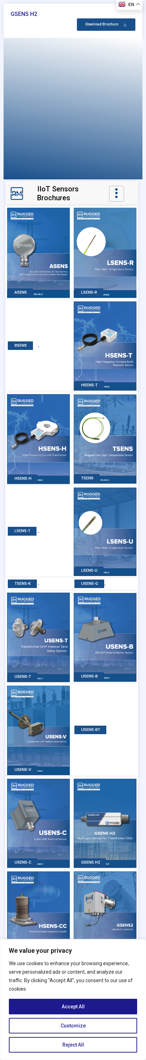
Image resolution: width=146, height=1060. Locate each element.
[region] (73, 999)
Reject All (73, 1045)
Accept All (73, 1006)
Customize (73, 1026)
